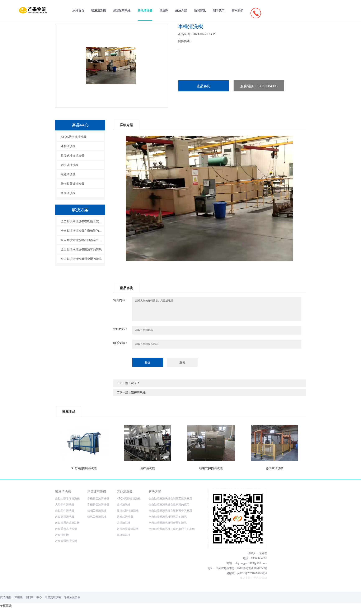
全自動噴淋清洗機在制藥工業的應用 (82, 221)
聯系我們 (237, 10)
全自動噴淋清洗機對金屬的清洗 (81, 258)
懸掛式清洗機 (69, 165)
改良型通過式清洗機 (67, 522)
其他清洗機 (145, 10)
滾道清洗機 (68, 174)
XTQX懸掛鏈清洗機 (73, 136)
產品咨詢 (203, 86)
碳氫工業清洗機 (96, 516)
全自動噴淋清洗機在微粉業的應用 (82, 230)
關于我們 (219, 10)
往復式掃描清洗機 (72, 155)
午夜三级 (6, 605)
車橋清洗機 (68, 193)
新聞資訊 (200, 10)
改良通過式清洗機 (66, 528)
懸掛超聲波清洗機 (72, 183)
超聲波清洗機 (122, 10)
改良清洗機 (62, 534)
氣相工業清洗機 (96, 510)
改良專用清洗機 (64, 516)
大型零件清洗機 (64, 504)
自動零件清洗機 (64, 510)
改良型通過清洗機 (66, 540)
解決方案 (181, 10)
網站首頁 (78, 10)
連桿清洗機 (131, 392)
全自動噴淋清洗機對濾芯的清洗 (81, 249)
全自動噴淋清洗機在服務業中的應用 (82, 240)
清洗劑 (163, 10)
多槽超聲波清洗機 (98, 498)
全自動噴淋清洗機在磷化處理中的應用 (172, 528)
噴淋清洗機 (98, 10)
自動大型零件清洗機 (67, 498)
